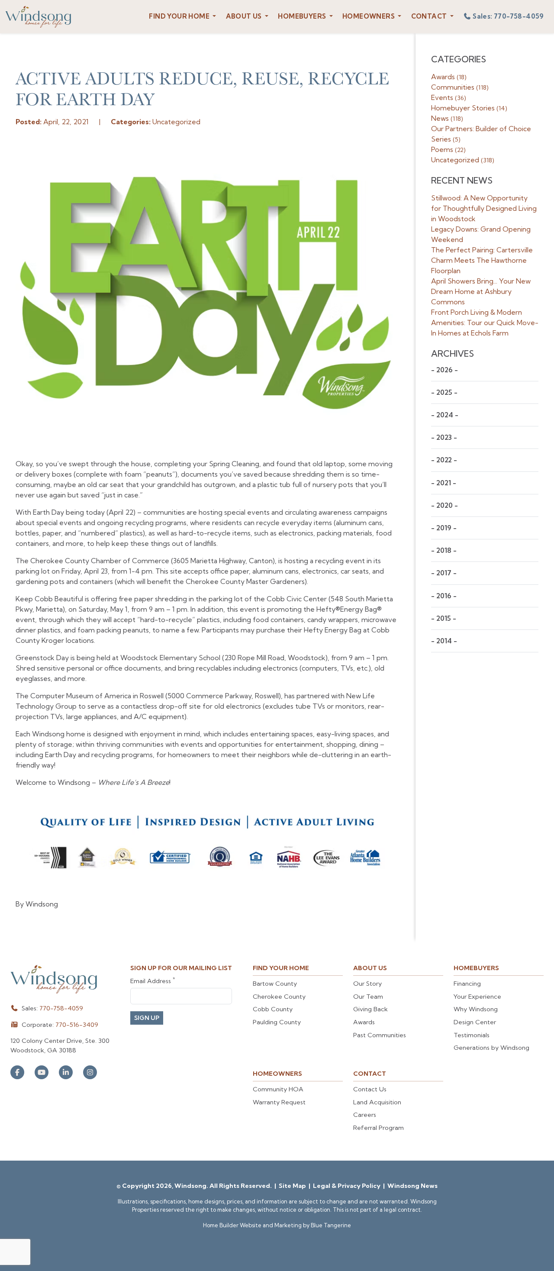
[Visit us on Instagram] (90, 1072)
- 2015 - (443, 618)
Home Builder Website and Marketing (252, 1225)
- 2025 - (444, 392)
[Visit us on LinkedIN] (66, 1072)
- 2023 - (444, 437)
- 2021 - (443, 483)
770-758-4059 (61, 1008)
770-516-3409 (76, 1025)
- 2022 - (444, 460)
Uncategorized (462, 159)
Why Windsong (476, 1009)
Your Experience (477, 996)
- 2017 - (444, 573)
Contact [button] (429, 16)
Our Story (367, 983)
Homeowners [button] (369, 16)
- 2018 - (444, 550)
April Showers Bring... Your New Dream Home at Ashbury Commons (481, 291)
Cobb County (273, 1009)
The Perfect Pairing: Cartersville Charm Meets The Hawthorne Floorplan (482, 260)
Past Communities (379, 1035)
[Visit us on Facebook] (17, 1072)
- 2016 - (444, 596)
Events (448, 97)
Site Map (293, 1186)
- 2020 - (444, 505)
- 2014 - (444, 641)
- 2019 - (444, 528)
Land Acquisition (377, 1102)
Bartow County (275, 983)
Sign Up (146, 1018)
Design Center (475, 1022)
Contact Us (370, 1089)
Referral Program (378, 1128)
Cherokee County (279, 996)
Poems (448, 149)
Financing (467, 983)
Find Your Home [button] (180, 16)
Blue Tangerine (331, 1225)
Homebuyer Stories (469, 107)
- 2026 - (444, 370)
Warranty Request (279, 1102)
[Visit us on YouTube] (41, 1072)
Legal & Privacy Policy (347, 1186)
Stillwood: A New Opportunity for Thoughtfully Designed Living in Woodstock (484, 208)
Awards (449, 76)
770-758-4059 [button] (508, 16)
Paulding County (277, 1022)
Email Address (152, 981)
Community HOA (278, 1089)
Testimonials (472, 1035)
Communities (460, 87)
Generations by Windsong (491, 1048)
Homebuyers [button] (302, 16)
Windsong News (412, 1186)
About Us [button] (245, 16)
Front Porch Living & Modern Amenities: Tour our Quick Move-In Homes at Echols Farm (484, 322)
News (447, 118)
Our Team (368, 996)
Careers (364, 1115)
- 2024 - (444, 415)
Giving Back (370, 1009)
